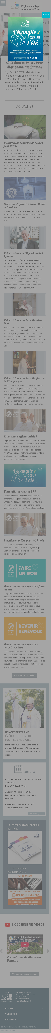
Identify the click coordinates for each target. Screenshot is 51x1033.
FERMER (46, 15)
